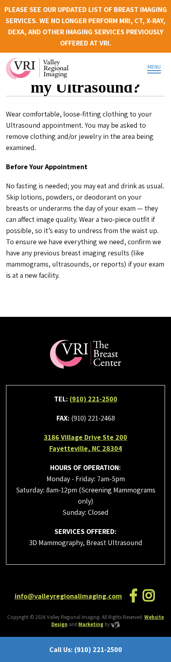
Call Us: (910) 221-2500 (85, 649)
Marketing (90, 624)
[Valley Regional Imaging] (37, 69)
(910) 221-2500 (93, 398)
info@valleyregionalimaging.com (68, 596)
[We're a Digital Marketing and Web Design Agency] (115, 624)
